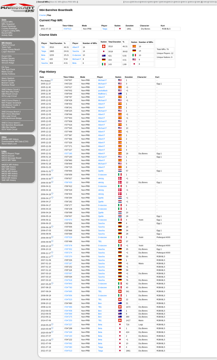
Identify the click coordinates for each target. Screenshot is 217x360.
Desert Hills (7, 56)
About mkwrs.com (9, 144)
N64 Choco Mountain (11, 114)
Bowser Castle (8, 83)
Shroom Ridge (8, 63)
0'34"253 (68, 320)
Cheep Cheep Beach (11, 49)
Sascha (44, 63)
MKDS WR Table (9, 160)
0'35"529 (68, 237)
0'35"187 (68, 263)
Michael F (76, 59)
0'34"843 (68, 284)
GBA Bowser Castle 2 (11, 105)
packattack (102, 90)
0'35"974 (68, 220)
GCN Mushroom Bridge (12, 118)
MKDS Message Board (11, 158)
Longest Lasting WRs (11, 31)
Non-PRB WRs (70, 2)
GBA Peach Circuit (9, 94)
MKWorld (136, 2)
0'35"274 (68, 253)
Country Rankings (9, 28)
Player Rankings (9, 26)
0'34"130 (68, 336)
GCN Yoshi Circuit (9, 129)
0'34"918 (68, 280)
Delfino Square (8, 58)
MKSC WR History (9, 176)
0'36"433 (68, 182)
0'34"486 (68, 307)
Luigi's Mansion (8, 52)
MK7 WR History (9, 169)
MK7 (157, 2)
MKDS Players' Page (11, 153)
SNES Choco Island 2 (11, 123)
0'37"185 (68, 153)
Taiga (104, 29)
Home (127, 2)
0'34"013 (67, 29)
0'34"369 (68, 314)
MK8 (151, 2)
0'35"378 (68, 245)
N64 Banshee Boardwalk (12, 125)
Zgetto (101, 171)
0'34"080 (68, 347)
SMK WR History (9, 180)
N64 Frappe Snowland (11, 103)
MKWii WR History (9, 171)
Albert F (75, 47)
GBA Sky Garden (9, 127)
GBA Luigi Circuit (9, 116)
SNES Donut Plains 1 (11, 100)
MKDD (178, 2)
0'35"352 (68, 249)
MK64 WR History (9, 178)
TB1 (43, 47)
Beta (43, 55)
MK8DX (144, 2)
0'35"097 (68, 273)
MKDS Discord (8, 156)
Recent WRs (7, 33)
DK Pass (5, 67)
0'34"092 (68, 343)
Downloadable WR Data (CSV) (15, 141)
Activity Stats (7, 35)
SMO (205, 2)
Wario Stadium (8, 78)
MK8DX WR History (10, 165)
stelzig (101, 178)
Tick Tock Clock (8, 69)
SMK (198, 2)
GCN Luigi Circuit (9, 96)
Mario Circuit (7, 72)
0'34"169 (68, 332)
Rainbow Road (8, 85)
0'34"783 (68, 287)
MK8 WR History (9, 167)
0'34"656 (68, 295)
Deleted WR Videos (10, 139)
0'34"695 (68, 291)
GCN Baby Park (8, 107)
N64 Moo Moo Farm (10, 92)
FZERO (212, 2)
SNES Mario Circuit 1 (11, 89)
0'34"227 (68, 325)
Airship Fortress (8, 74)
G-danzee (76, 55)
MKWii (163, 2)
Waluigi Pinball (8, 60)
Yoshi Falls (6, 47)
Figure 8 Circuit (8, 45)
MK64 (192, 2)
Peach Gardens (8, 80)
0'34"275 (68, 317)
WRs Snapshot (8, 24)
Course (42, 15)
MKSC (185, 2)
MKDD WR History (9, 173)
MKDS (170, 2)
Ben (43, 59)
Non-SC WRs (56, 2)
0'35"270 (68, 256)
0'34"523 (68, 299)
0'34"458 (68, 311)
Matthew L (102, 94)
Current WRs (7, 22)
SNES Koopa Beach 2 (11, 112)
